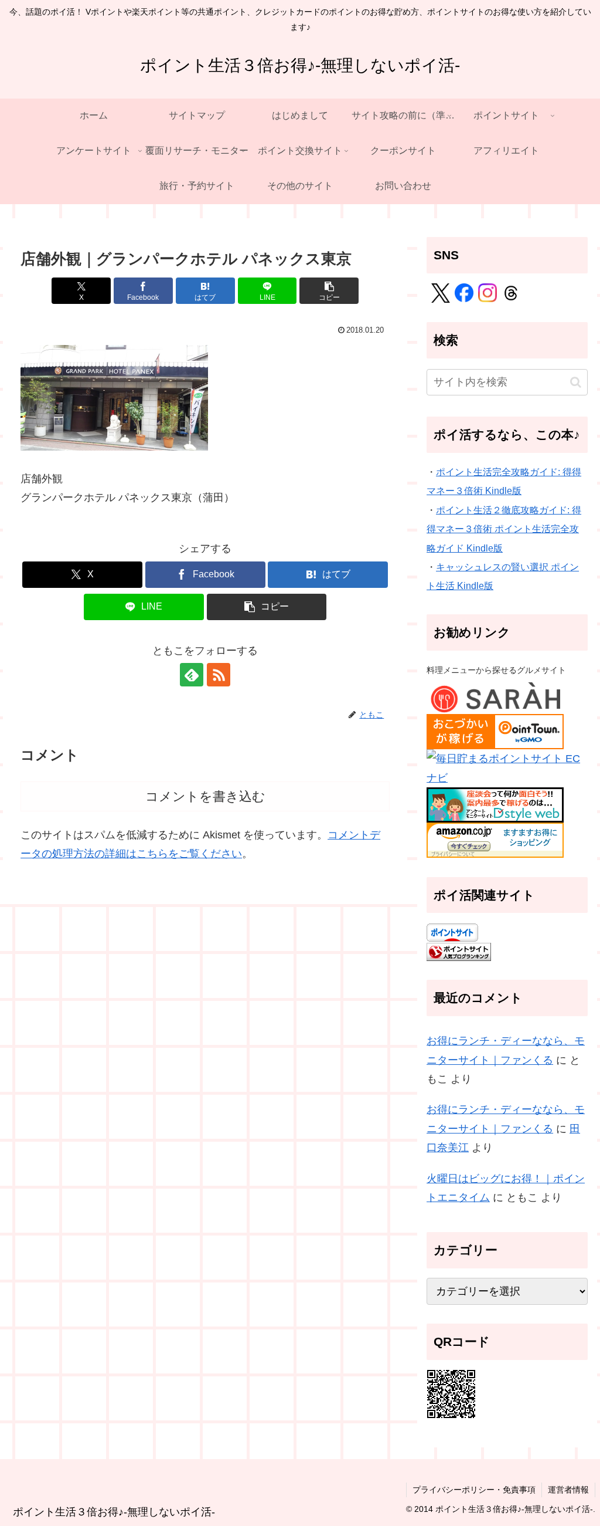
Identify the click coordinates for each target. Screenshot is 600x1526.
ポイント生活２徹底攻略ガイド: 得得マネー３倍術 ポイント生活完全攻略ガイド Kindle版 (504, 529)
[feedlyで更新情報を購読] (191, 674)
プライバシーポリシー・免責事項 (474, 1489)
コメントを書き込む (205, 796)
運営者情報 (568, 1489)
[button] (329, 291)
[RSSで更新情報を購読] (218, 674)
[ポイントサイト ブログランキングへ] (459, 951)
